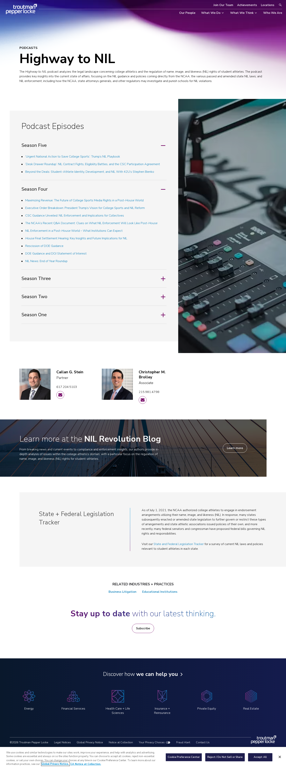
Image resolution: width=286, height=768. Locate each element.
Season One (34, 315)
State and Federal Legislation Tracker (179, 544)
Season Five (34, 145)
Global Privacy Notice (90, 742)
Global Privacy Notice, (55, 764)
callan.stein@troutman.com (60, 395)
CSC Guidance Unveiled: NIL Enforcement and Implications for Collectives (74, 215)
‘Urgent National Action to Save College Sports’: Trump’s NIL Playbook (72, 156)
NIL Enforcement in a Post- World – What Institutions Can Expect (74, 231)
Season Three (36, 278)
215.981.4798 (149, 392)
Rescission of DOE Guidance (44, 246)
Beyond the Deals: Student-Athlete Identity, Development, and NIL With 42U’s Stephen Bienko (89, 172)
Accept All (260, 757)
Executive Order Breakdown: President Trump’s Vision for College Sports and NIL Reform (85, 208)
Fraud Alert (183, 742)
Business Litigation (122, 592)
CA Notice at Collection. (85, 764)
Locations (267, 5)
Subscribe (143, 628)
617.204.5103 (66, 387)
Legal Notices (62, 742)
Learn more (235, 448)
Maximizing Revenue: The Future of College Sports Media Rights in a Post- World (84, 200)
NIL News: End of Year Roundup (46, 261)
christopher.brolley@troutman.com (143, 400)
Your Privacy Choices (152, 742)
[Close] (279, 757)
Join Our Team (223, 5)
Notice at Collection (121, 742)
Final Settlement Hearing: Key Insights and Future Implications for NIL (76, 238)
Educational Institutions (159, 592)
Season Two (34, 296)
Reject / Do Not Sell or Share (225, 757)
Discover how (140, 674)
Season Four (34, 189)
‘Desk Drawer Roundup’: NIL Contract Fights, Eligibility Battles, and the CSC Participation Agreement (92, 164)
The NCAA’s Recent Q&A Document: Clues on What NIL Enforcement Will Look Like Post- (91, 223)
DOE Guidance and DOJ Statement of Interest (56, 253)
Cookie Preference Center (184, 757)
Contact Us (203, 742)
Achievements (247, 5)
